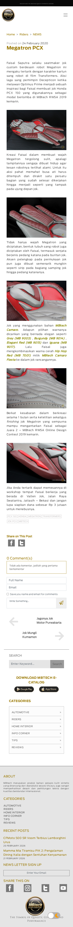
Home (11, 34)
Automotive (36, 712)
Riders (24, 34)
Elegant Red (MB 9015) (24, 342)
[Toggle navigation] (65, 15)
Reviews (36, 747)
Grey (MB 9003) (19, 338)
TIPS (7, 819)
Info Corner (36, 733)
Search (57, 664)
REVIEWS (10, 823)
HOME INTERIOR (14, 812)
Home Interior (36, 726)
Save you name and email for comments (34, 594)
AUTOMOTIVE (12, 806)
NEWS (37, 34)
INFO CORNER (13, 816)
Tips (36, 740)
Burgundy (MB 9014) (50, 338)
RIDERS (8, 809)
